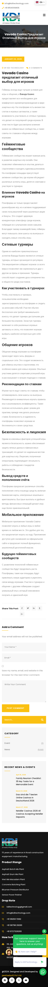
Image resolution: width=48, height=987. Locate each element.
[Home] (9, 843)
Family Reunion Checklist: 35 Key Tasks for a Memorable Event (28, 781)
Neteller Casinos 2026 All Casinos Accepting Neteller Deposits (29, 813)
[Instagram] (12, 980)
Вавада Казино (27, 94)
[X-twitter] (19, 980)
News (7, 749)
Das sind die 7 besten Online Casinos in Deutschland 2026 (27, 797)
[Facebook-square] (5, 980)
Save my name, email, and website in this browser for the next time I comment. (22, 672)
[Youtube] (26, 980)
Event (7, 743)
